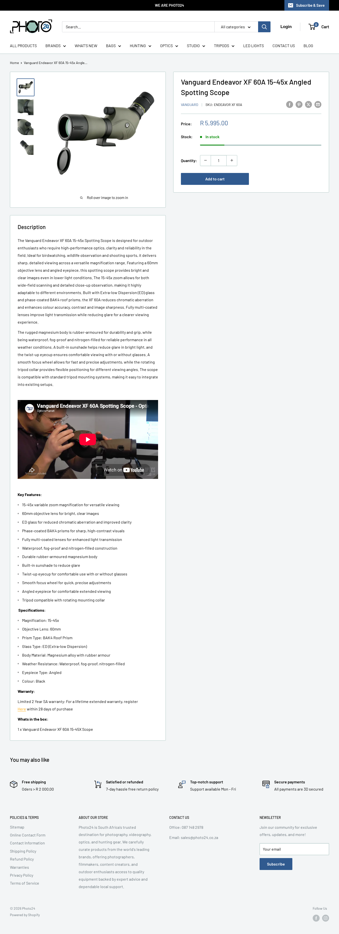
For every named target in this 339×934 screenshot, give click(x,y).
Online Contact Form (27, 835)
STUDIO (193, 45)
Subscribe (276, 864)
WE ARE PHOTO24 (169, 5)
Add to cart (215, 178)
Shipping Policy (23, 851)
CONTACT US (283, 45)
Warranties (19, 867)
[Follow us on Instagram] (325, 917)
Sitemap (17, 827)
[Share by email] (317, 104)
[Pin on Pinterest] (299, 104)
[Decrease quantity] (205, 160)
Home (14, 63)
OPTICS (166, 45)
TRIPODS (221, 45)
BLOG (308, 45)
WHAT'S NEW (86, 45)
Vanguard (189, 104)
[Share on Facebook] (289, 104)
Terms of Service (24, 883)
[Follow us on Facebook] (316, 917)
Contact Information (27, 842)
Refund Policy (22, 859)
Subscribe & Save (310, 5)
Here (22, 708)
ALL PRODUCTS (23, 45)
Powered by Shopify (25, 915)
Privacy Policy (21, 875)
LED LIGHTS (253, 45)
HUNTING (138, 45)
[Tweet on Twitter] (308, 104)
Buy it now (287, 178)
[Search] (264, 26)
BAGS (111, 45)
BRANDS (53, 45)
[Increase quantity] (232, 160)
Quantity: (189, 160)
